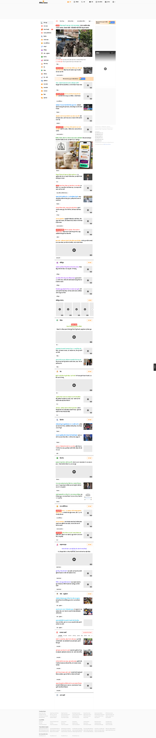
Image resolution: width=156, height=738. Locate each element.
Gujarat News (85, 723)
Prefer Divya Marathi (64, 724)
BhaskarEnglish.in (99, 136)
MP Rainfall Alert (42, 717)
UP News (51, 723)
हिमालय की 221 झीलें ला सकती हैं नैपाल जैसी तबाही (111, 728)
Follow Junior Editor (109, 724)
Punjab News (74, 721)
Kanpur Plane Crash (86, 713)
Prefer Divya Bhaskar (76, 724)
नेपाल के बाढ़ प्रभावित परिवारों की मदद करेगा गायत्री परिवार (88, 728)
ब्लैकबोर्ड (58, 123)
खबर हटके (58, 257)
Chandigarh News (109, 721)
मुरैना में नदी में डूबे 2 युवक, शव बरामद (44, 730)
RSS (100, 129)
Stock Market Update (65, 717)
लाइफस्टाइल (58, 567)
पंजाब (89, 635)
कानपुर (58, 215)
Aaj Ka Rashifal (108, 717)
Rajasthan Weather (53, 717)
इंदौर (57, 453)
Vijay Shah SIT (97, 717)
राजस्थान (69, 635)
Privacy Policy (110, 129)
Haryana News (63, 721)
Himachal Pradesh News (54, 721)
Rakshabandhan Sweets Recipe (100, 714)
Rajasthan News (75, 723)
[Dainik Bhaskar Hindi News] (43, 3)
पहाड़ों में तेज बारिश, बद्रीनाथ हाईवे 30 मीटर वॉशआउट (88, 730)
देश (57, 181)
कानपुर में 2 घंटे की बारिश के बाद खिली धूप (100, 731)
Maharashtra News (98, 721)
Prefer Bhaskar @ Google (99, 724)
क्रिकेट (58, 112)
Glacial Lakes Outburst (98, 713)
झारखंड (78, 635)
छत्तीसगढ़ (74, 635)
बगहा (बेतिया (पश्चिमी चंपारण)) (62, 192)
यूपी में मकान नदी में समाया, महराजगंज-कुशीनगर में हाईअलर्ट (100, 730)
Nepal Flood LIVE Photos (54, 713)
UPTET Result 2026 (75, 717)
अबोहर (58, 237)
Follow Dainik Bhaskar (43, 724)
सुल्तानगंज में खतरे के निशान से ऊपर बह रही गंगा (111, 730)
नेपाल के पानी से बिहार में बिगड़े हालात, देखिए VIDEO (88, 731)
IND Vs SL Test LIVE (53, 714)
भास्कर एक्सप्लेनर (60, 75)
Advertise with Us (98, 126)
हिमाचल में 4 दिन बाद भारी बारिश (54, 731)
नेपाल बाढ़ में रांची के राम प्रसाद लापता (66, 730)
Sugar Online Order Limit (110, 714)
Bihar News (63, 723)
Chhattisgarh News (109, 723)
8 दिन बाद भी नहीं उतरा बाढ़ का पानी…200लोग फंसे (44, 731)
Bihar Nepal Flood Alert (76, 713)
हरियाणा (85, 635)
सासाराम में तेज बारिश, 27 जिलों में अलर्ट (66, 731)
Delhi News (41, 721)
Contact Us (97, 129)
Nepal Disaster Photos (87, 714)
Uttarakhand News (98, 723)
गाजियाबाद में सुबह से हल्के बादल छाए (77, 731)
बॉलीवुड (58, 274)
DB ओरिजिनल (59, 101)
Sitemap (108, 126)
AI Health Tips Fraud (42, 714)
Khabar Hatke (85, 717)
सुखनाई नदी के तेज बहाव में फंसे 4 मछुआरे (44, 728)
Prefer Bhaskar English (87, 724)
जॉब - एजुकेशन (59, 605)
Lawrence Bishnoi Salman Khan (77, 714)
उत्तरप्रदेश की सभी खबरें (87, 632)
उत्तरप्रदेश (60, 635)
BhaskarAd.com (98, 140)
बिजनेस (57, 170)
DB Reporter (104, 126)
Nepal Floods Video (42, 713)
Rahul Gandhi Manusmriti (65, 714)
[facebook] (85, 64)
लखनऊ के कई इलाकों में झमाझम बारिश (77, 730)
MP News (40, 723)
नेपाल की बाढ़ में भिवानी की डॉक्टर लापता (55, 728)
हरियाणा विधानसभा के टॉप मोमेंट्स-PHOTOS (66, 728)
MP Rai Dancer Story (109, 713)
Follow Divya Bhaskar (54, 724)
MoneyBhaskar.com (99, 139)
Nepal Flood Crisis (64, 713)
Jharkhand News (86, 721)
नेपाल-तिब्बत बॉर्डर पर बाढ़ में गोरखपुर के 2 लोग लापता (77, 728)
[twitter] (88, 64)
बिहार (82, 635)
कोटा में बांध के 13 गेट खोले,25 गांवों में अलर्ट (100, 728)
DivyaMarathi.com (99, 137)
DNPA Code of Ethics (107, 144)
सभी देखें (89, 300)
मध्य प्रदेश (65, 635)
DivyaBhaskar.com (99, 134)
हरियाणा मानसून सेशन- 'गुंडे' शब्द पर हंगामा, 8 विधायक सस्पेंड (55, 730)
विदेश (57, 64)
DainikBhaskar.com (99, 132)
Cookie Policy (104, 129)
